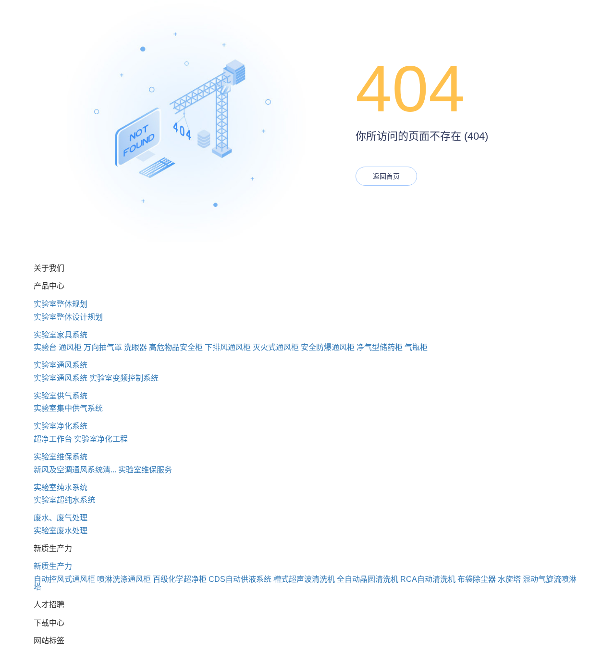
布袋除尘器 (476, 579)
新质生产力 (53, 566)
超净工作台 (53, 439)
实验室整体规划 (60, 304)
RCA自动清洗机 (427, 579)
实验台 (45, 347)
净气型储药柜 (380, 347)
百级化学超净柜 (180, 579)
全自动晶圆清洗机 (367, 579)
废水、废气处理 (60, 518)
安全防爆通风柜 (328, 347)
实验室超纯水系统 (64, 500)
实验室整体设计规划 (68, 317)
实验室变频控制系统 (124, 378)
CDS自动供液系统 (240, 579)
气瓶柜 (416, 347)
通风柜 (70, 347)
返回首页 (386, 176)
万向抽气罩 (103, 347)
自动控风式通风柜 (64, 579)
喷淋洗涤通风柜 (124, 579)
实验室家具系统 (60, 335)
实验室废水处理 (60, 531)
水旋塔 (509, 579)
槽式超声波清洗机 (304, 579)
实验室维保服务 (145, 470)
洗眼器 (135, 347)
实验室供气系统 (60, 396)
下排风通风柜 (228, 347)
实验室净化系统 (60, 426)
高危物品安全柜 (176, 347)
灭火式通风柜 (276, 347)
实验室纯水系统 (60, 487)
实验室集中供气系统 (68, 408)
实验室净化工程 (101, 439)
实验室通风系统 (60, 365)
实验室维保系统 (60, 457)
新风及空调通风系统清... (75, 470)
